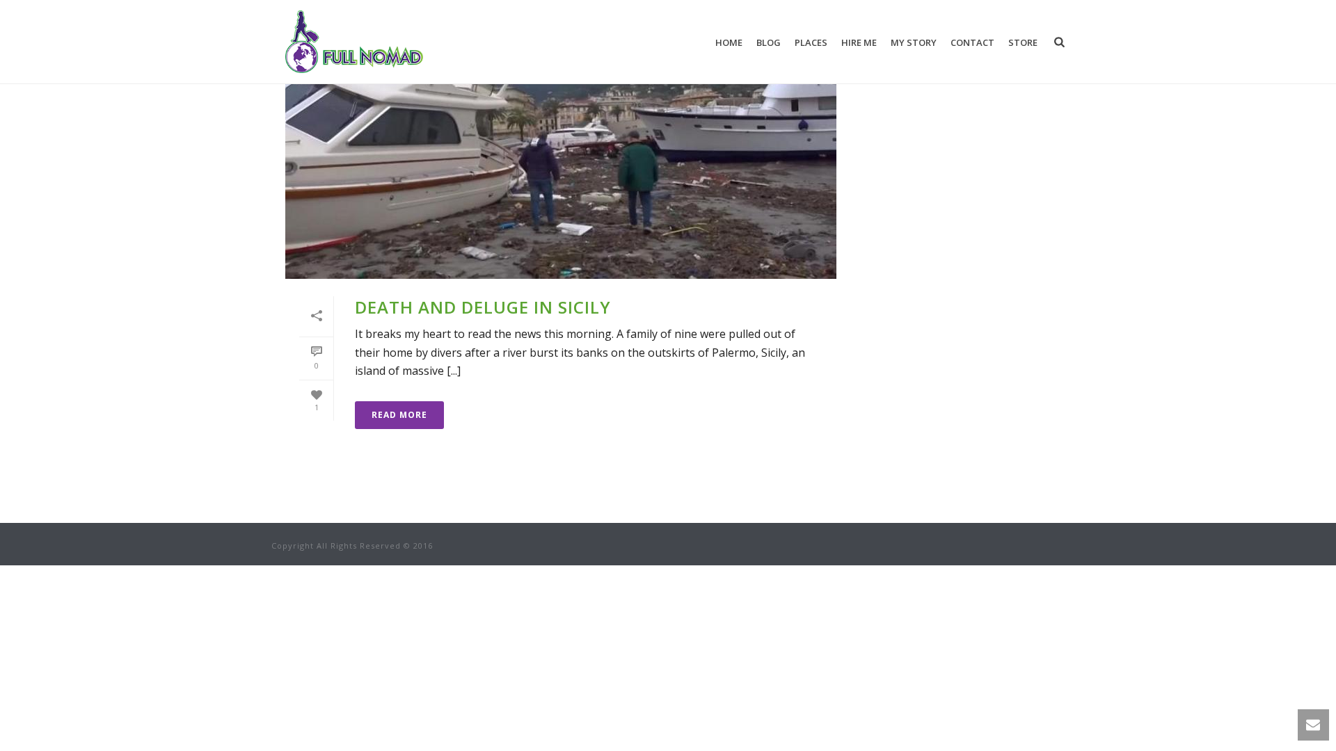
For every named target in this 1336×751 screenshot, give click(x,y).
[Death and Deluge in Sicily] (560, 157)
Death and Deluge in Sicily (483, 307)
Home (728, 42)
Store (1022, 42)
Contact (972, 42)
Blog (768, 42)
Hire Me (859, 42)
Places (811, 42)
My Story (914, 42)
